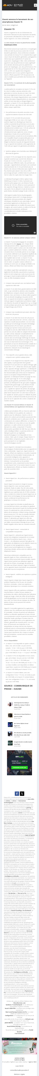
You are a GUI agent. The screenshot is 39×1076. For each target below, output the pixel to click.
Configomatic (9, 1015)
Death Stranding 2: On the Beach (21, 910)
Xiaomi (19, 244)
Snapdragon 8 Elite (10, 45)
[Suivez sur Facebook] (17, 793)
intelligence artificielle (21, 972)
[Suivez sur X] (22, 793)
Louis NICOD (19, 1066)
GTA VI (20, 813)
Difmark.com (29, 1019)
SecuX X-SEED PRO (10, 1008)
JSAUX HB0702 (9, 1023)
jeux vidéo (31, 799)
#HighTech (14, 25)
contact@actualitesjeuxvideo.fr (19, 1070)
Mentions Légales (19, 1074)
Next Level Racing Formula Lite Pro (16, 1012)
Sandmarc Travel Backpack (14, 1005)
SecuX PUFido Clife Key (14, 1026)
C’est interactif (19, 1033)
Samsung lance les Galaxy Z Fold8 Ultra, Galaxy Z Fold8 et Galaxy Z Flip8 (22, 705)
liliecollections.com (19, 1003)
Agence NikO (33, 1062)
